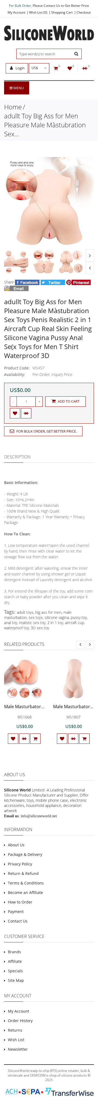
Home (13, 106)
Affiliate (15, 961)
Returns (15, 1030)
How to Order (20, 902)
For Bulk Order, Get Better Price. (46, 431)
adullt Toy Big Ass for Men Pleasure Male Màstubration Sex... (45, 124)
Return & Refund (23, 873)
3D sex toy (40, 627)
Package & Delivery (25, 854)
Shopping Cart (62, 12)
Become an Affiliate (25, 892)
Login (19, 68)
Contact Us (17, 921)
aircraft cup (74, 622)
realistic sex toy (32, 622)
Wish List (16, 1039)
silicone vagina (57, 617)
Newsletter (18, 1049)
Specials (15, 970)
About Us (16, 844)
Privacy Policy (20, 864)
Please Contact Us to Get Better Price (61, 5)
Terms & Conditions (26, 883)
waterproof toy (16, 627)
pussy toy (79, 617)
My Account (16, 12)
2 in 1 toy (55, 622)
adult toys (25, 612)
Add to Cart (68, 401)
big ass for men (48, 612)
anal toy (10, 622)
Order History (20, 1020)
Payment (16, 911)
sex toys (36, 617)
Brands (14, 951)
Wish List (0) (38, 12)
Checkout (83, 12)
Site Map (16, 980)
